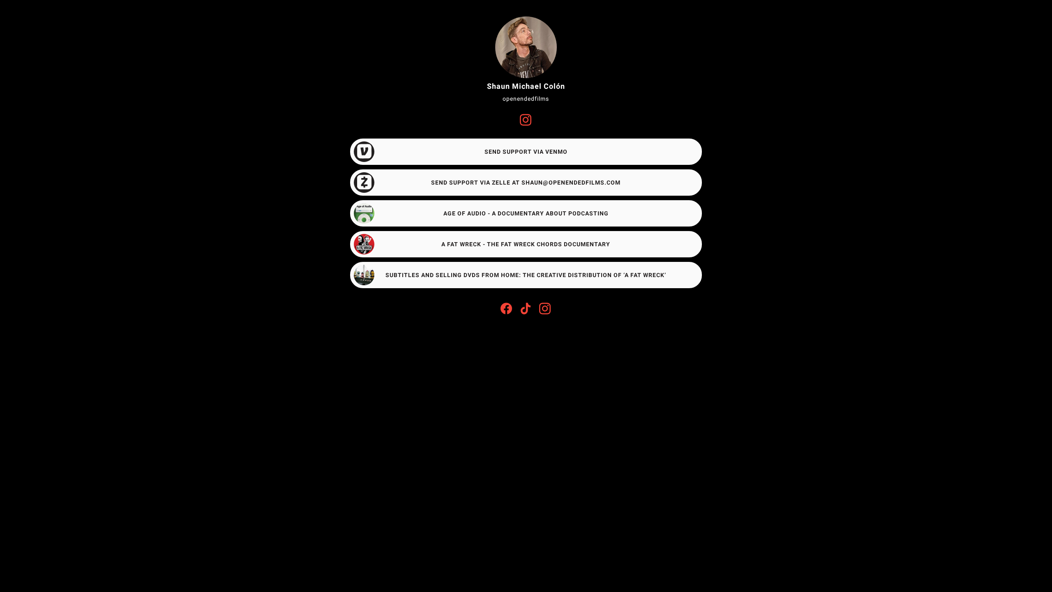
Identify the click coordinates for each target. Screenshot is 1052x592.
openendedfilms (526, 98)
